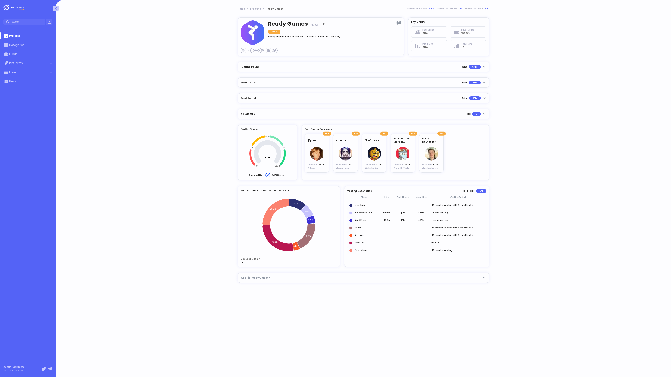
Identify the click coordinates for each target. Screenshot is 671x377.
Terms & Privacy (13, 370)
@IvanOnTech (401, 168)
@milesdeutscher (431, 168)
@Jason (312, 168)
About (7, 366)
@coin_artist (343, 168)
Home (241, 8)
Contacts (18, 366)
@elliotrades (371, 168)
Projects (255, 8)
